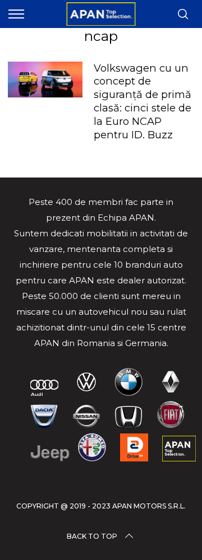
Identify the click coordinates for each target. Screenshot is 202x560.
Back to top (92, 536)
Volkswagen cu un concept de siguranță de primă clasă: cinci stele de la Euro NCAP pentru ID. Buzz (142, 101)
